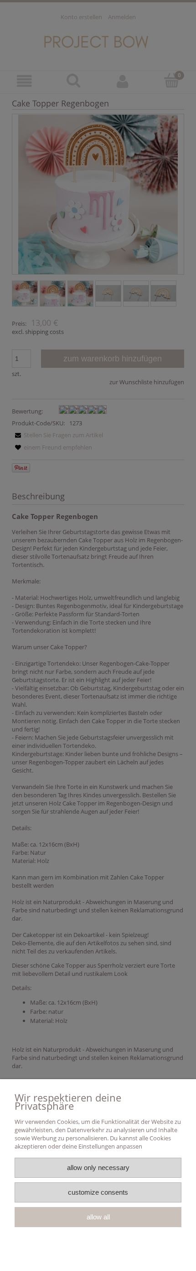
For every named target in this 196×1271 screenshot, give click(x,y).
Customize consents (98, 1192)
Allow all (98, 1217)
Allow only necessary (98, 1167)
